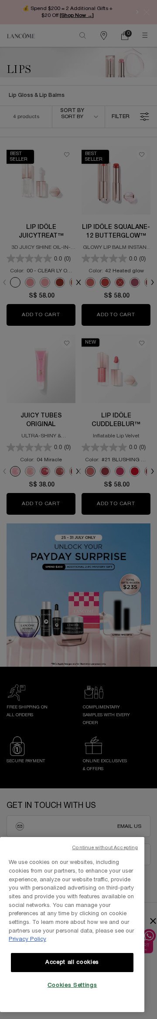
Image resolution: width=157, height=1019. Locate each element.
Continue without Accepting (105, 848)
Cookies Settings (72, 985)
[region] (72, 924)
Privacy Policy (27, 939)
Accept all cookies (72, 962)
